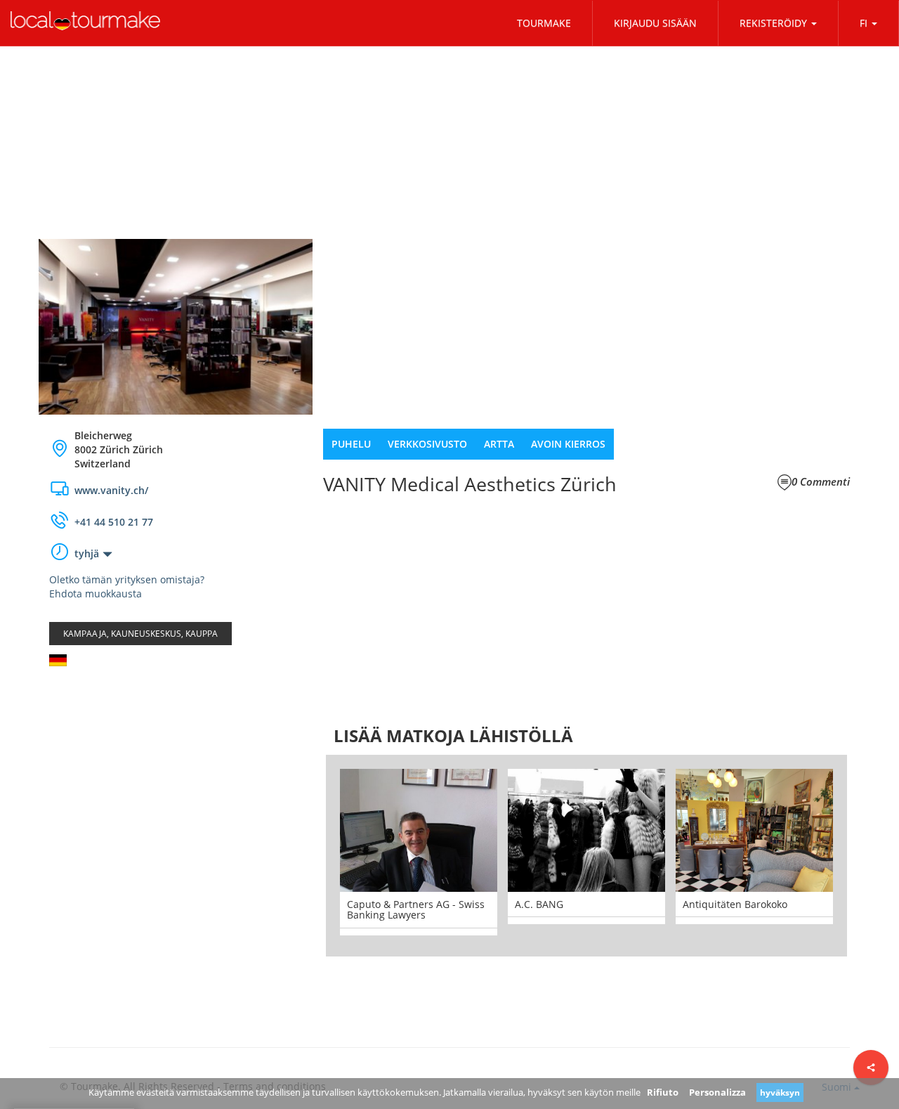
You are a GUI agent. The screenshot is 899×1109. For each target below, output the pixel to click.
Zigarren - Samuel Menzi (774, 904)
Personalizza (717, 1092)
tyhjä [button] (86, 553)
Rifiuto (662, 1092)
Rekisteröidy (773, 23)
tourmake (544, 23)
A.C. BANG (404, 904)
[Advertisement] (175, 789)
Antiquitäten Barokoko (600, 904)
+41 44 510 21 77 (113, 521)
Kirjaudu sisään (655, 23)
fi (863, 23)
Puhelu (351, 443)
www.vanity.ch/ (111, 490)
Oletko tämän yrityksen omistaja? (126, 579)
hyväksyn (780, 1092)
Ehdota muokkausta (95, 593)
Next (868, 855)
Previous (305, 855)
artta (499, 443)
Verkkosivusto (427, 443)
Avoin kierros (568, 443)
